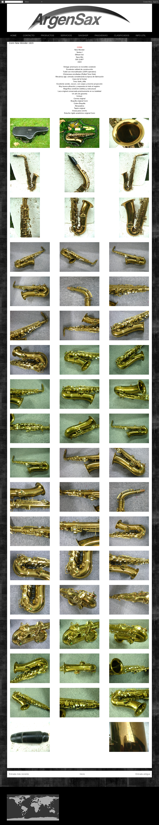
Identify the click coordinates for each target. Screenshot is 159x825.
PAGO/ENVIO (101, 35)
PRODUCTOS (47, 35)
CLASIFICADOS (121, 35)
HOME (13, 35)
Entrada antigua (143, 774)
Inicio (82, 774)
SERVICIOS (66, 35)
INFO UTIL (141, 35)
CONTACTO (28, 35)
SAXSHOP (83, 35)
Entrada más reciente (19, 774)
